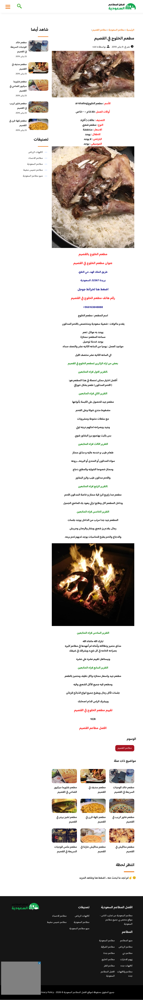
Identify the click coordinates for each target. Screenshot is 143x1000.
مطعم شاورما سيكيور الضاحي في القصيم (65, 790)
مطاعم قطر (109, 966)
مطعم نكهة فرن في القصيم (96, 819)
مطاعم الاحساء (35, 158)
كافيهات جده (127, 966)
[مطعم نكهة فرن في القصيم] (38, 124)
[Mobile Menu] (7, 6)
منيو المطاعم (126, 941)
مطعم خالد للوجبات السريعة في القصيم (123, 790)
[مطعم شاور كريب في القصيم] (38, 107)
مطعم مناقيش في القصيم (124, 849)
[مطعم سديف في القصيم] (38, 67)
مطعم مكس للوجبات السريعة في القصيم (65, 849)
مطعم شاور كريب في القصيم (123, 819)
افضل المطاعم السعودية (108, 974)
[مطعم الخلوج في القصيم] (93, 74)
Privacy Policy (46, 992)
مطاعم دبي (127, 953)
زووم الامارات (126, 960)
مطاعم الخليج (108, 960)
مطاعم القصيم (125, 748)
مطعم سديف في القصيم (97, 790)
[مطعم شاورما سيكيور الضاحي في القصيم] (38, 85)
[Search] (19, 6)
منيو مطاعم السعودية (33, 176)
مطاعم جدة (109, 953)
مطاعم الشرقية (108, 947)
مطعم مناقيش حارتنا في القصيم (93, 849)
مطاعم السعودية (35, 164)
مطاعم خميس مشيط (33, 170)
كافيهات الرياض (35, 152)
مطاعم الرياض (126, 947)
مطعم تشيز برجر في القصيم (66, 819)
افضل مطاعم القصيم (93, 728)
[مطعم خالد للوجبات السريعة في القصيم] (38, 46)
